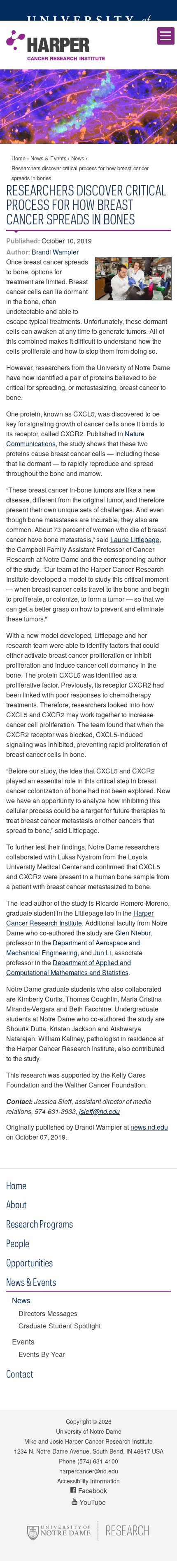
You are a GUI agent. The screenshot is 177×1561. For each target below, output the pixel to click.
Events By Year (42, 1354)
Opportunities (29, 1262)
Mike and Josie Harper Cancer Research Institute (55, 45)
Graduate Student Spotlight (60, 1325)
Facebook (92, 1490)
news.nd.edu (149, 1127)
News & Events (48, 158)
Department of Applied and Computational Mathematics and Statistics (68, 967)
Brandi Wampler (55, 252)
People (17, 1243)
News (77, 158)
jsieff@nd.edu (99, 1111)
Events (23, 1341)
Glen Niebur (132, 933)
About (16, 1204)
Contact (19, 1374)
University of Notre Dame (88, 1431)
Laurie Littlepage (134, 539)
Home (19, 158)
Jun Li (102, 952)
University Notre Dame (89, 10)
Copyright (78, 1421)
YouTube (92, 1502)
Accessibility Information (88, 1481)
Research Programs (39, 1224)
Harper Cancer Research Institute (80, 918)
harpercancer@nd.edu (88, 1471)
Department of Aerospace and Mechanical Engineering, (73, 947)
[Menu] (166, 36)
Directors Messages (48, 1313)
